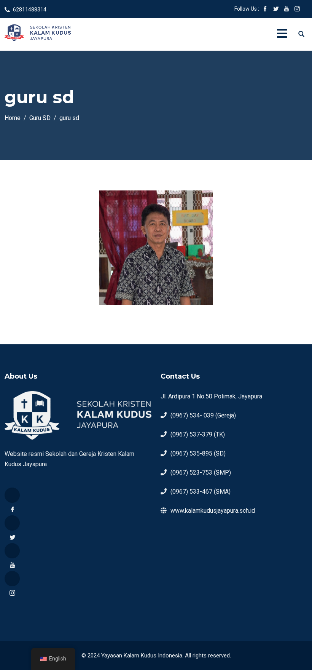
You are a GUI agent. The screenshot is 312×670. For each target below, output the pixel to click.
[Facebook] (12, 495)
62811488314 (29, 9)
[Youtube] (12, 550)
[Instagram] (12, 578)
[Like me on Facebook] (265, 9)
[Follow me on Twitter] (276, 9)
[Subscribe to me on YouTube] (286, 9)
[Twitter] (12, 523)
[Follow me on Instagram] (297, 9)
